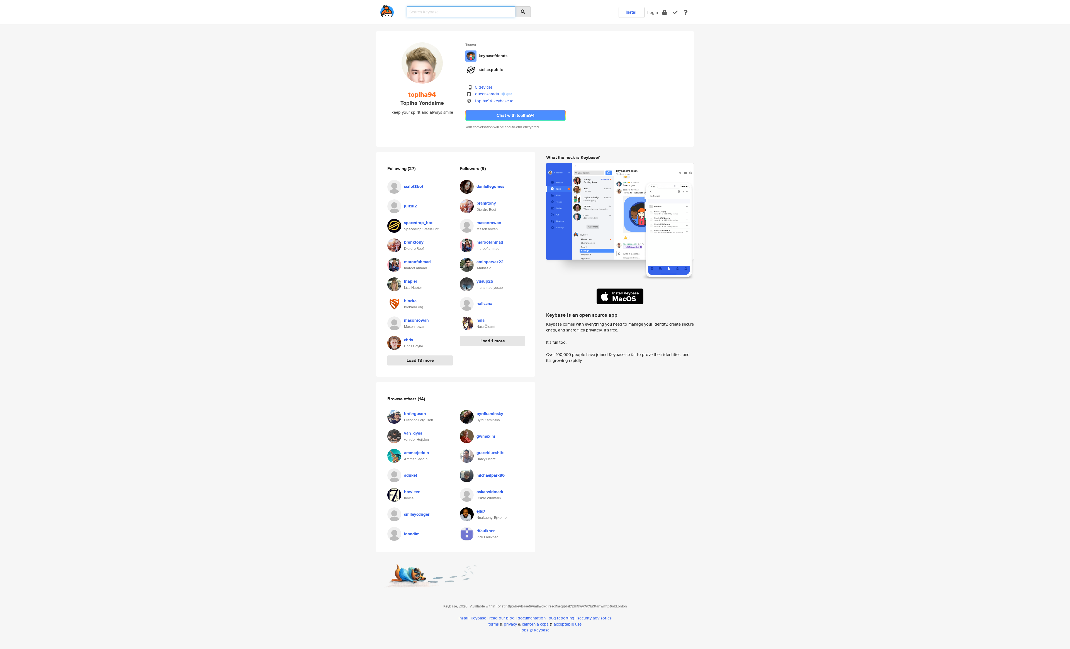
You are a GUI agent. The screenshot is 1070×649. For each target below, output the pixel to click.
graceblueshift (490, 453)
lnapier (410, 281)
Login (652, 12)
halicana (484, 304)
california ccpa (535, 624)
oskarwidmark (489, 492)
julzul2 (410, 206)
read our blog (502, 618)
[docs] (686, 12)
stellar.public (491, 70)
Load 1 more (492, 341)
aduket (410, 475)
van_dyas (413, 433)
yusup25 (484, 281)
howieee (412, 492)
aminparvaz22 (490, 262)
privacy (510, 624)
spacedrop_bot (418, 223)
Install (632, 12)
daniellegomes (490, 186)
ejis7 (480, 511)
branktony (414, 242)
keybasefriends (493, 56)
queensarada (487, 94)
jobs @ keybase (535, 630)
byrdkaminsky (489, 414)
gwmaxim (485, 436)
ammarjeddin (416, 453)
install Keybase (472, 618)
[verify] (675, 12)
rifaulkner (485, 531)
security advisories (594, 618)
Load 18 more (420, 360)
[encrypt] (664, 12)
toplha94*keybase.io (494, 101)
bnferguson (415, 414)
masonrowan (416, 320)
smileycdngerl (417, 514)
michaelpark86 (490, 475)
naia (480, 320)
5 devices (484, 87)
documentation (532, 618)
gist (508, 94)
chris (408, 340)
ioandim (412, 534)
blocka (410, 301)
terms (493, 624)
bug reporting (561, 618)
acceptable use (568, 624)
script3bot (413, 186)
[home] (387, 10)
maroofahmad (417, 262)
